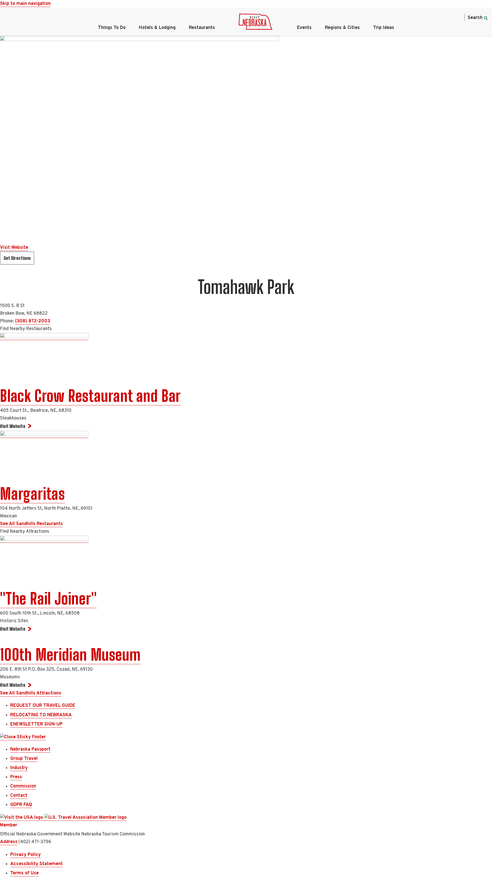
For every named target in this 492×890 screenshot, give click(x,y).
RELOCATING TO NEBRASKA (41, 715)
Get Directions (17, 258)
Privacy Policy (25, 855)
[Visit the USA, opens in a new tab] (22, 818)
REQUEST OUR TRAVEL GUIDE (42, 706)
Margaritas (32, 494)
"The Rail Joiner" (48, 598)
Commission (23, 786)
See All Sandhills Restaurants (31, 524)
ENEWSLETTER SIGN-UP (36, 724)
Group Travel (24, 759)
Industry (19, 768)
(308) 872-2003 (32, 321)
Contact (18, 796)
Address (8, 842)
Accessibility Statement (36, 864)
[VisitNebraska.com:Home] (255, 23)
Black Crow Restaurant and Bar (90, 396)
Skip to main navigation (25, 4)
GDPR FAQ (21, 805)
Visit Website (14, 248)
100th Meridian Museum (70, 655)
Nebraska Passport (30, 749)
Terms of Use (24, 873)
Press (16, 777)
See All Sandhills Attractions (30, 693)
